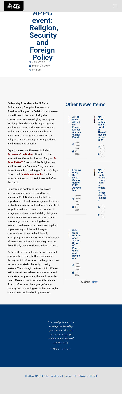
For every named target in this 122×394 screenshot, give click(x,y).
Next (95, 282)
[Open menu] (114, 6)
